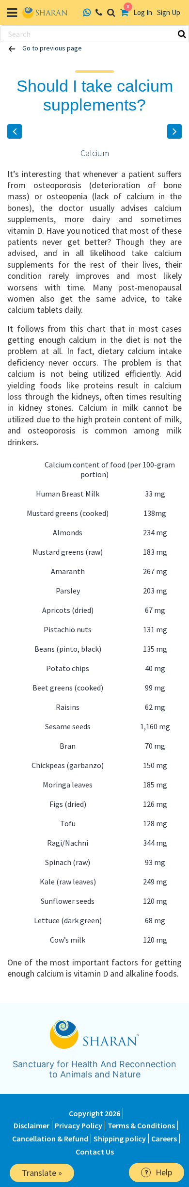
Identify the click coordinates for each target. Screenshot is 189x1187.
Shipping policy (120, 1138)
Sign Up (168, 12)
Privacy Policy (78, 1125)
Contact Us (95, 1151)
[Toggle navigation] (11, 12)
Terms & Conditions (141, 1125)
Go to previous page (51, 48)
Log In (142, 12)
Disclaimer (31, 1125)
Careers (164, 1138)
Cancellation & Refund (50, 1138)
